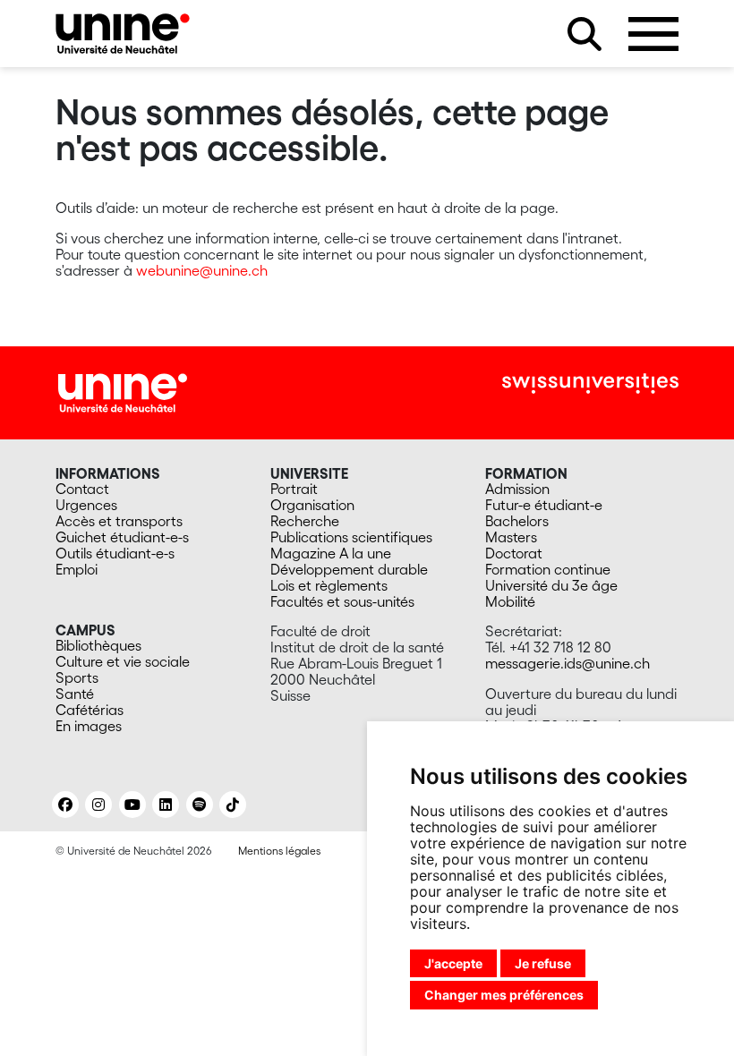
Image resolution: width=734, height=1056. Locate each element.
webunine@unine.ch (202, 270)
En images (88, 726)
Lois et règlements (329, 585)
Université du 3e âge (551, 585)
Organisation (312, 505)
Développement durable (349, 569)
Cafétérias (89, 710)
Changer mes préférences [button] (504, 994)
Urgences (86, 505)
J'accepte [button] (453, 963)
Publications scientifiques (351, 537)
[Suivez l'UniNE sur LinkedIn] (165, 804)
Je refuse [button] (543, 963)
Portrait (294, 489)
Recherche (304, 521)
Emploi (76, 569)
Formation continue (547, 569)
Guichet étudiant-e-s (122, 537)
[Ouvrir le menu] (653, 34)
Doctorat (513, 553)
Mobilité (510, 601)
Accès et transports (119, 521)
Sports (76, 677)
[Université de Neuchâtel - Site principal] (122, 391)
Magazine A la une (330, 553)
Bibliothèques (98, 645)
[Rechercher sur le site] (585, 34)
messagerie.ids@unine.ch (567, 663)
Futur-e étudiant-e (543, 505)
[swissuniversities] (590, 383)
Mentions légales (279, 850)
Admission (517, 489)
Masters (511, 537)
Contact (82, 489)
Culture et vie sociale (122, 661)
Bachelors (517, 521)
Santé (74, 694)
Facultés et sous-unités (342, 601)
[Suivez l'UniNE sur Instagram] (98, 804)
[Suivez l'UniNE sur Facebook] (65, 804)
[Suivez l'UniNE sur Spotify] (199, 804)
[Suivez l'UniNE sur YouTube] (132, 804)
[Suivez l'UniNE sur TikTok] (232, 804)
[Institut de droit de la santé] (122, 33)
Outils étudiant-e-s (115, 553)
